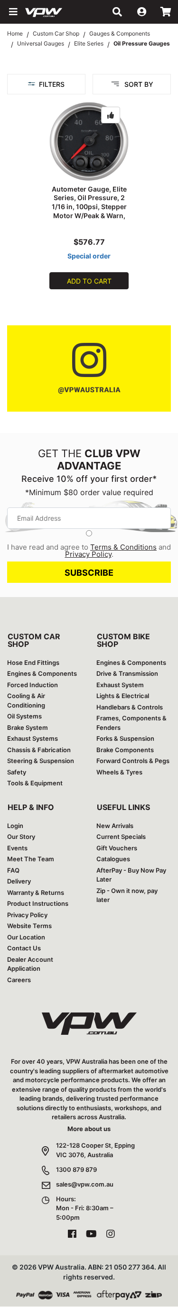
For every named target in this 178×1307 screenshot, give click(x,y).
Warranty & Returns (35, 892)
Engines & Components (42, 673)
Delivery (19, 881)
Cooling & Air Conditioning (26, 700)
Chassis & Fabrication (39, 750)
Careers (19, 980)
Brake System (27, 727)
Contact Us (24, 948)
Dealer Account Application (30, 964)
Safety (16, 772)
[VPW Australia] (56, 12)
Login (15, 825)
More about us (89, 1128)
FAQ (13, 870)
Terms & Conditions (123, 547)
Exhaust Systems (32, 738)
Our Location (26, 937)
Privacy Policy (88, 554)
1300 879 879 (76, 1169)
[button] (12, 12)
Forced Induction (32, 685)
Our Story (21, 836)
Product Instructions (37, 903)
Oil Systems (24, 716)
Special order (89, 256)
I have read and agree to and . (89, 550)
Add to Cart (89, 281)
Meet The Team (30, 859)
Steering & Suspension (40, 760)
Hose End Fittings (33, 662)
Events (17, 848)
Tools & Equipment (35, 783)
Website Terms (29, 926)
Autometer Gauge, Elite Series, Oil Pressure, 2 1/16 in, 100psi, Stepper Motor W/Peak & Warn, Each (89, 207)
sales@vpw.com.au (84, 1184)
